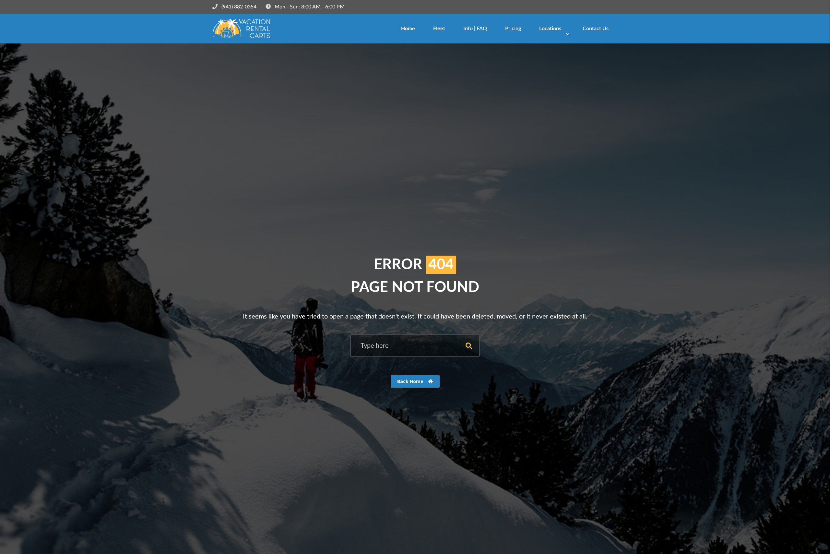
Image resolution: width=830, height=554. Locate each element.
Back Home (411, 381)
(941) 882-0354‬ (238, 6)
